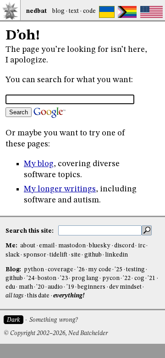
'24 (30, 278)
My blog (39, 164)
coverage (60, 270)
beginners (91, 287)
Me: (12, 246)
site (76, 255)
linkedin (116, 255)
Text (74, 11)
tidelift (58, 255)
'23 (64, 278)
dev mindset (125, 287)
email (47, 246)
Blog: (14, 270)
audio (55, 287)
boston (47, 278)
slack (13, 255)
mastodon (72, 246)
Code (89, 11)
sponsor (34, 255)
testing (135, 270)
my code (99, 270)
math (26, 287)
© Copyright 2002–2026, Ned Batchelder (56, 333)
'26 (81, 270)
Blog (58, 11)
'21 (151, 278)
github (93, 255)
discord (124, 246)
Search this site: (30, 231)
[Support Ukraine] (107, 12)
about (27, 246)
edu (10, 287)
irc (141, 246)
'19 (70, 287)
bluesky (99, 246)
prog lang (85, 278)
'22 (127, 278)
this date (38, 296)
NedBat (36, 11)
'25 (118, 270)
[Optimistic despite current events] (151, 12)
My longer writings (60, 189)
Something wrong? (53, 320)
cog (139, 278)
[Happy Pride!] (127, 12)
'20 (40, 287)
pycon (111, 278)
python (34, 270)
